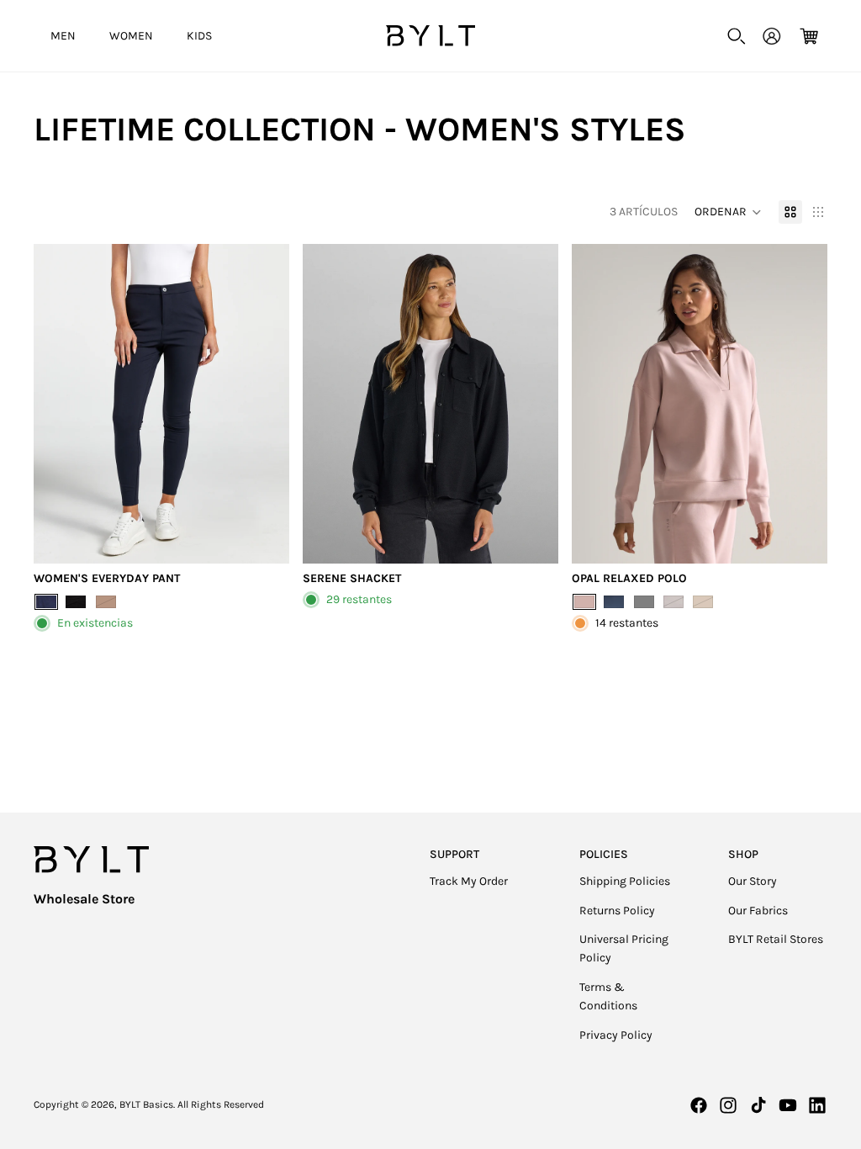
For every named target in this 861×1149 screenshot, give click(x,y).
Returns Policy (617, 910)
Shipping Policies (624, 881)
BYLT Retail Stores (775, 939)
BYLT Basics (146, 1104)
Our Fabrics (758, 910)
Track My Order (469, 881)
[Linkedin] (817, 1105)
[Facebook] (699, 1105)
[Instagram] (728, 1105)
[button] (728, 211)
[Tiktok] (758, 1105)
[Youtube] (788, 1105)
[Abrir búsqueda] (736, 36)
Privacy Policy (615, 1035)
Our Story (752, 881)
